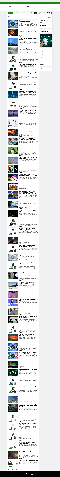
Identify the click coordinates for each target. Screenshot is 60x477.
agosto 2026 (41, 50)
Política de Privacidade (25, 472)
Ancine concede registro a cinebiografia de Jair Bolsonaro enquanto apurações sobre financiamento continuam (45, 25)
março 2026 (41, 57)
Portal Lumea (29, 473)
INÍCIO (41, 65)
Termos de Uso (33, 472)
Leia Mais (20, 27)
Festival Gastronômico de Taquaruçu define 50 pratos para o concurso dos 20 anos (48, 12)
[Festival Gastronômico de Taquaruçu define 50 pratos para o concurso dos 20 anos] (36, 13)
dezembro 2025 (42, 61)
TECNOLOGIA (10, 35)
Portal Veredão (33, 473)
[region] (9, 472)
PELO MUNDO (41, 67)
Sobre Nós (29, 472)
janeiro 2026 (41, 60)
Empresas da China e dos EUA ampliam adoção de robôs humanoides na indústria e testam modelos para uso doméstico (28, 405)
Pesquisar (41, 16)
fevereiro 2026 (42, 58)
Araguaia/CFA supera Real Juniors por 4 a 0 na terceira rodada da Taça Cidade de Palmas (22, 12)
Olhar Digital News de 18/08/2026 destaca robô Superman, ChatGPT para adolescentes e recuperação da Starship (28, 148)
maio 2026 (41, 54)
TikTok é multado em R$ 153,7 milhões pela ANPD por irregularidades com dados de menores (37, 3)
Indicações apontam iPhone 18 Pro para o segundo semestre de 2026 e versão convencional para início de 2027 (28, 273)
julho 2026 (41, 51)
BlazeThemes (31, 475)
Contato (36, 472)
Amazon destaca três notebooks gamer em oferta (27, 64)
